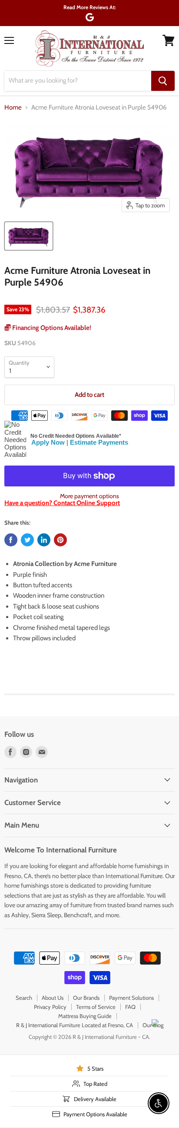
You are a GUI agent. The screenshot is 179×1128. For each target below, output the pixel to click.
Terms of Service (96, 1006)
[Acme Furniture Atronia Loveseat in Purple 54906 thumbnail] (29, 236)
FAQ (130, 1006)
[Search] (163, 81)
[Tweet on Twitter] (27, 539)
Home (13, 107)
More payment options (89, 495)
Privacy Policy (50, 1006)
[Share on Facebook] (10, 539)
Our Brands (86, 997)
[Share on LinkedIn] (43, 539)
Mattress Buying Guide (85, 1015)
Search (24, 997)
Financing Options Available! (51, 328)
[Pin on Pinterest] (60, 539)
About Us (52, 997)
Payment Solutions (131, 997)
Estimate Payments (99, 442)
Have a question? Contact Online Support (62, 503)
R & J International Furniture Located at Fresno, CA (74, 1025)
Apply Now (48, 442)
